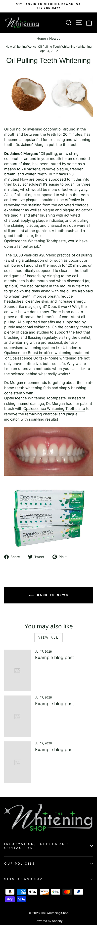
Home (41, 38)
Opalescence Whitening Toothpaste (35, 241)
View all (48, 637)
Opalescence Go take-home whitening (43, 358)
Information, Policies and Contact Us (36, 846)
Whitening (85, 46)
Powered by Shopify (49, 921)
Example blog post (54, 657)
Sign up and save (25, 879)
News (53, 38)
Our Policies (19, 863)
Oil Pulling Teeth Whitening (56, 46)
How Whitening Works (20, 46)
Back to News (52, 595)
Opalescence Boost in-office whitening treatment (46, 352)
